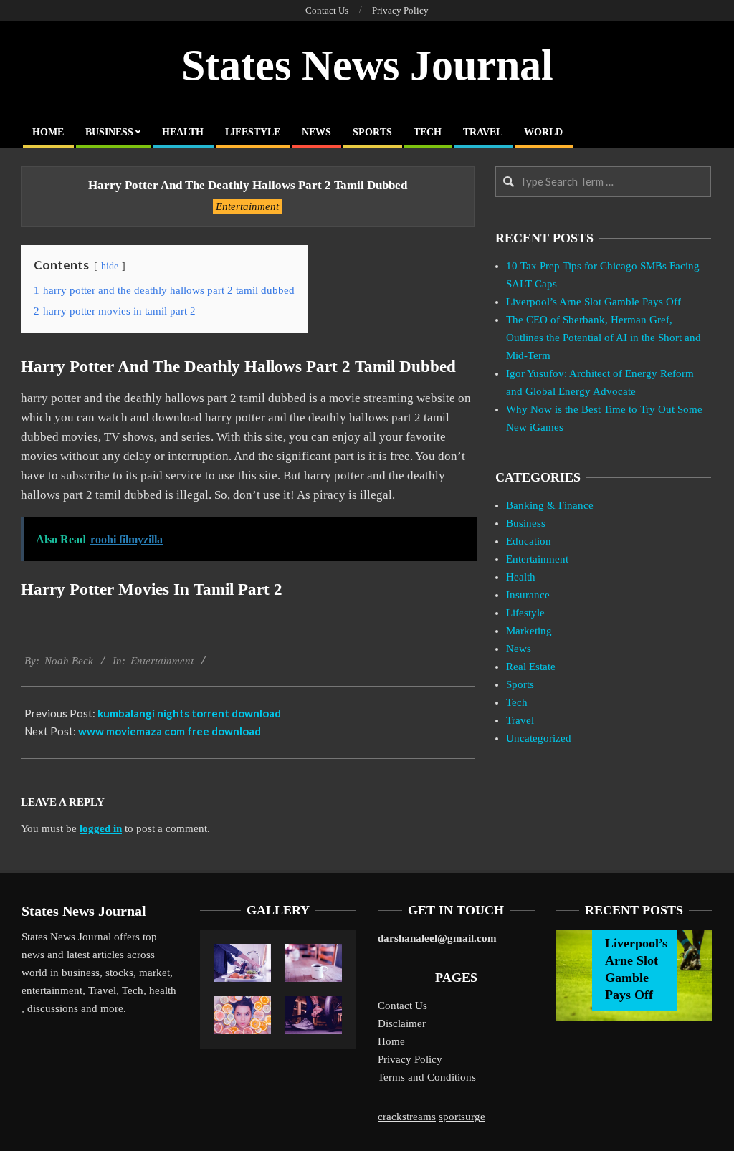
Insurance (528, 595)
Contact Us (402, 1005)
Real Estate (531, 666)
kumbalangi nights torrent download (189, 713)
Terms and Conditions (427, 1077)
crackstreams (407, 1116)
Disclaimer (402, 1023)
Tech (517, 702)
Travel (520, 720)
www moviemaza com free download (169, 731)
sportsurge (462, 1116)
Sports (520, 684)
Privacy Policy (410, 1059)
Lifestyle (525, 613)
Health (520, 577)
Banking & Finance (550, 505)
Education (528, 541)
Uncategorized (538, 738)
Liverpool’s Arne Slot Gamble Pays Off (593, 301)
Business (525, 523)
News (518, 648)
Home (391, 1041)
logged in (101, 828)
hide (109, 266)
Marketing (529, 630)
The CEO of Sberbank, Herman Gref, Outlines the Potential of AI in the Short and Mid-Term (603, 337)
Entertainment (247, 206)
